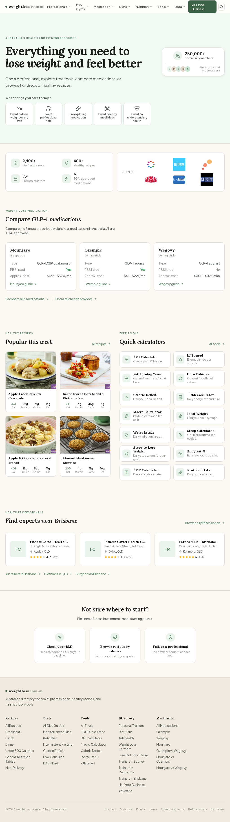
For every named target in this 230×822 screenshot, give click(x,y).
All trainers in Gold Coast (23, 574)
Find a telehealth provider (73, 299)
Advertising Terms (173, 809)
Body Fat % (89, 757)
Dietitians (126, 732)
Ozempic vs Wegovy (171, 751)
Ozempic (163, 732)
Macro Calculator (93, 744)
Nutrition (142, 7)
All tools (215, 344)
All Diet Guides (53, 725)
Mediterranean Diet (57, 732)
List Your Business (198, 6)
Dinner (10, 744)
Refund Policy (197, 809)
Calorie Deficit (53, 751)
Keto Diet (50, 738)
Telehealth (126, 738)
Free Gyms (80, 6)
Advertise (126, 791)
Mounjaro (163, 744)
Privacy (141, 809)
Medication (102, 7)
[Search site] (221, 7)
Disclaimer (217, 809)
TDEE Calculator (93, 732)
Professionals (57, 7)
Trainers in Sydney (132, 761)
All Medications (167, 725)
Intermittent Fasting (58, 744)
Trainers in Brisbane (133, 778)
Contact (110, 809)
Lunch (9, 738)
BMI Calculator (91, 738)
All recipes (99, 344)
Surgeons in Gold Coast (97, 574)
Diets (123, 7)
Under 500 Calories (19, 751)
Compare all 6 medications (24, 299)
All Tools (87, 725)
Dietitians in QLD (60, 574)
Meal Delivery (14, 768)
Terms (153, 809)
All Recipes (13, 725)
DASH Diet (50, 763)
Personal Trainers (131, 725)
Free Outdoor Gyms (133, 755)
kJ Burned (88, 763)
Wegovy (162, 738)
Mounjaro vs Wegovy (171, 768)
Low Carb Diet (53, 757)
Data (178, 7)
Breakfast (12, 732)
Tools (162, 7)
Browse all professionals (203, 523)
